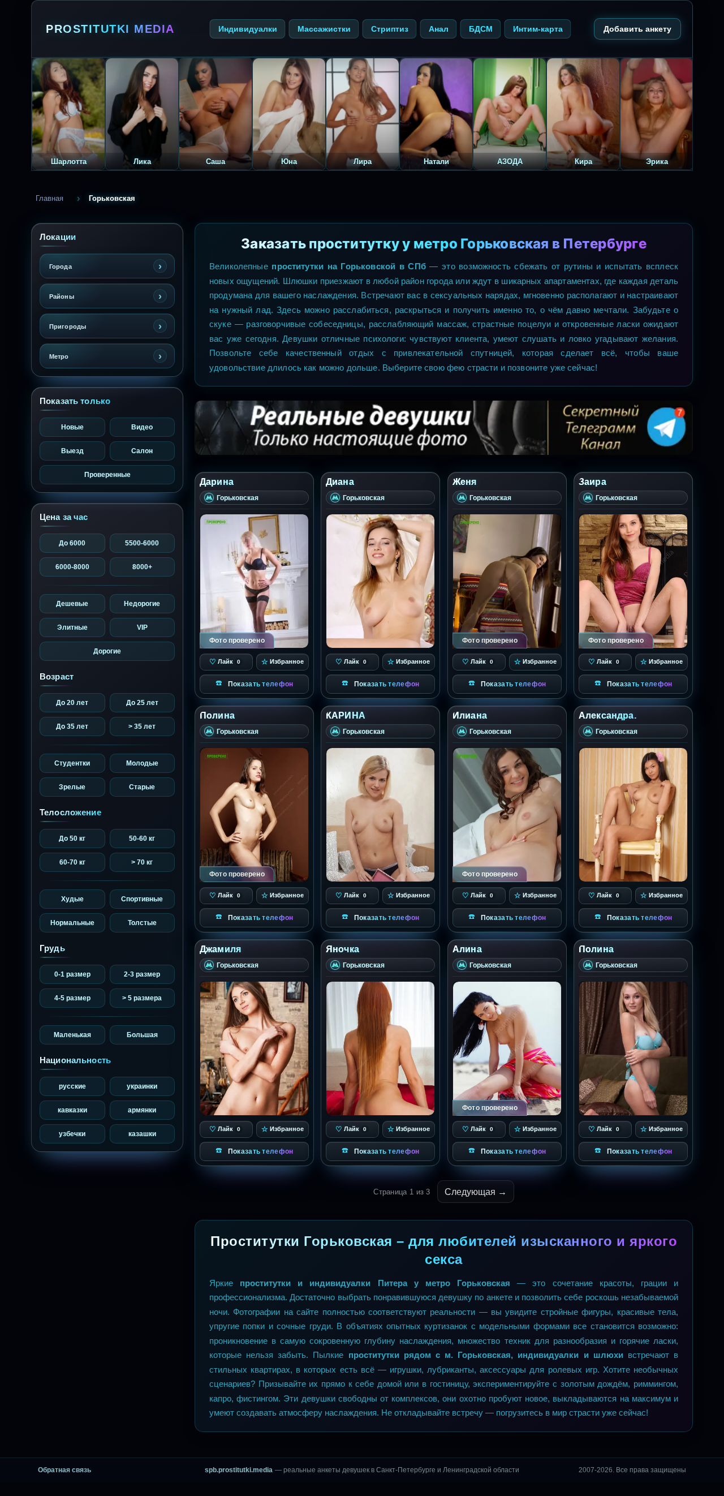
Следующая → (476, 1191)
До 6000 (72, 543)
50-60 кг (142, 838)
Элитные (72, 627)
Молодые (142, 763)
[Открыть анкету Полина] (254, 814)
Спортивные (142, 899)
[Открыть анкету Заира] (633, 581)
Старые (142, 787)
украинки (142, 1086)
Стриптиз (389, 28)
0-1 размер (72, 974)
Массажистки (324, 28)
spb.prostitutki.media (239, 1469)
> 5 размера (142, 998)
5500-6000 (142, 543)
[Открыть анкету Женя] (507, 581)
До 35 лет (72, 726)
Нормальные (72, 922)
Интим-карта (538, 28)
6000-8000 (72, 566)
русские (72, 1086)
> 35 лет (142, 726)
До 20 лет (72, 702)
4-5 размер (72, 998)
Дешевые (72, 603)
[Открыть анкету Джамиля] (254, 1048)
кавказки (72, 1110)
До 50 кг (72, 838)
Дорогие (107, 651)
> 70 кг (142, 862)
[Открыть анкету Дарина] (254, 581)
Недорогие (142, 603)
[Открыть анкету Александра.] (633, 814)
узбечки (72, 1133)
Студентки (72, 763)
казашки (142, 1133)
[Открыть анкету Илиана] (507, 814)
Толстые (142, 922)
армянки (142, 1110)
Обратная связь (64, 1469)
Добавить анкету (637, 28)
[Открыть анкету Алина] (507, 1048)
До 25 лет (142, 702)
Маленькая (72, 1034)
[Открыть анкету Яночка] (380, 1048)
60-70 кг (72, 862)
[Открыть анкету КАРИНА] (380, 814)
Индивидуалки (247, 28)
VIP (142, 627)
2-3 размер (142, 974)
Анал (439, 28)
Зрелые (72, 787)
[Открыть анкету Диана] (380, 581)
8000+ (142, 566)
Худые (72, 899)
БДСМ (481, 28)
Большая (142, 1034)
